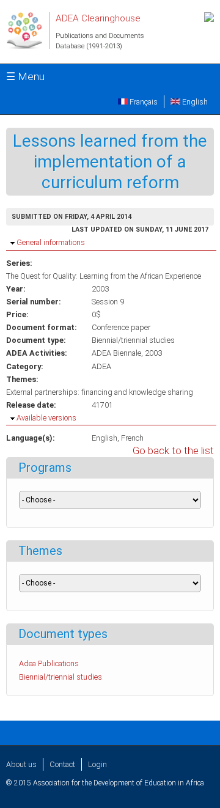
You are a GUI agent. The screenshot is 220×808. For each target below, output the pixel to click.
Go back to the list (173, 451)
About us (21, 764)
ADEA (101, 366)
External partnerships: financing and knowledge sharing (99, 392)
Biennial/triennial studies (133, 340)
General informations (50, 242)
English (194, 101)
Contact (62, 764)
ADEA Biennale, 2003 (127, 353)
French (132, 438)
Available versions (46, 417)
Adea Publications (49, 663)
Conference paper (121, 327)
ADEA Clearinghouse (98, 18)
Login (97, 764)
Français (143, 101)
